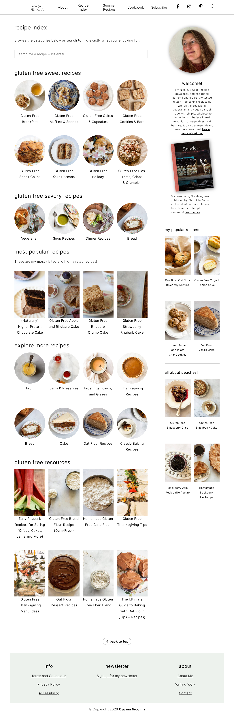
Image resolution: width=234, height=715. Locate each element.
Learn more (192, 212)
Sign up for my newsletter (117, 676)
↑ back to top (117, 641)
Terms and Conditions (48, 676)
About (63, 7)
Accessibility (49, 693)
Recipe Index (83, 7)
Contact (185, 693)
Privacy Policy (48, 684)
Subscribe (159, 7)
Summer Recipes (109, 7)
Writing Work (185, 684)
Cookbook (135, 7)
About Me (185, 676)
